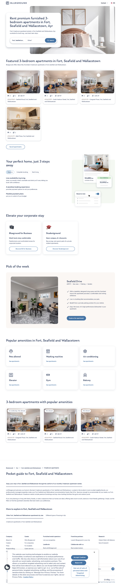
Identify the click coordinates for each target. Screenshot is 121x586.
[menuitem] (44, 485)
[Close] (94, 552)
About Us (9, 540)
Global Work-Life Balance (107, 540)
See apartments (14, 361)
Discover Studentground (60, 249)
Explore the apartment (76, 318)
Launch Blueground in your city (80, 540)
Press (7, 546)
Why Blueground (30, 540)
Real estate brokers (77, 548)
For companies (29, 543)
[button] (7, 567)
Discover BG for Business (23, 249)
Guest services (29, 549)
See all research (103, 543)
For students (28, 546)
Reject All (78, 563)
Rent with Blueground (49, 548)
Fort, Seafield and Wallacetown (31, 468)
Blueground (9, 468)
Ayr (17, 468)
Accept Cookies (80, 557)
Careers (8, 543)
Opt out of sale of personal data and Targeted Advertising (80, 572)
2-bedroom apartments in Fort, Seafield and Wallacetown (24, 522)
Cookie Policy (28, 577)
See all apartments (15, 147)
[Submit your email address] (112, 568)
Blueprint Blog (10, 549)
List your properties (49, 540)
